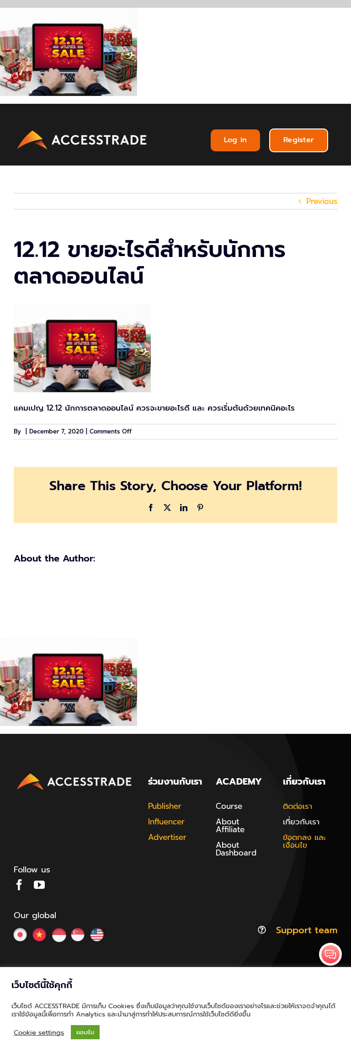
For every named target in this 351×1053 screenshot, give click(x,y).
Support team (306, 930)
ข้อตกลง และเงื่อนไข (304, 841)
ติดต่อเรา (297, 806)
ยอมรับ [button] (85, 1032)
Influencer (166, 822)
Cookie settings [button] (39, 1032)
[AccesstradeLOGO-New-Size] (82, 131)
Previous (321, 201)
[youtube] (39, 884)
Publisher (164, 806)
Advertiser (167, 837)
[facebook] (19, 884)
